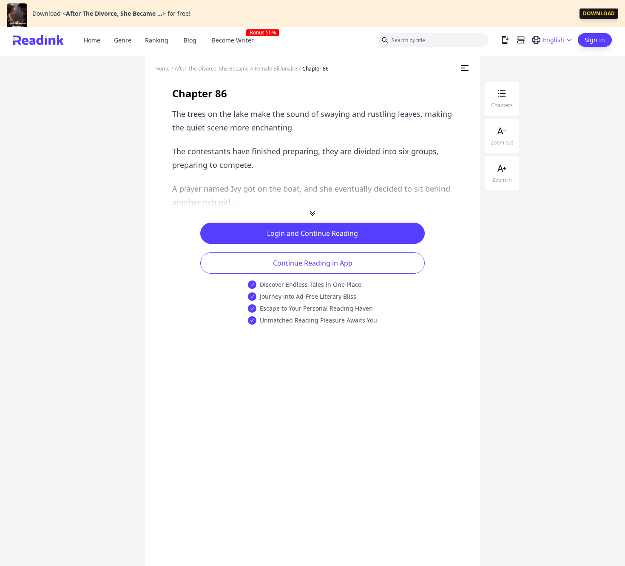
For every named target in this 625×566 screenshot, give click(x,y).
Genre (122, 40)
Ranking (156, 40)
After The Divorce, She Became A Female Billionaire (236, 68)
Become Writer (236, 40)
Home (92, 40)
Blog (190, 40)
